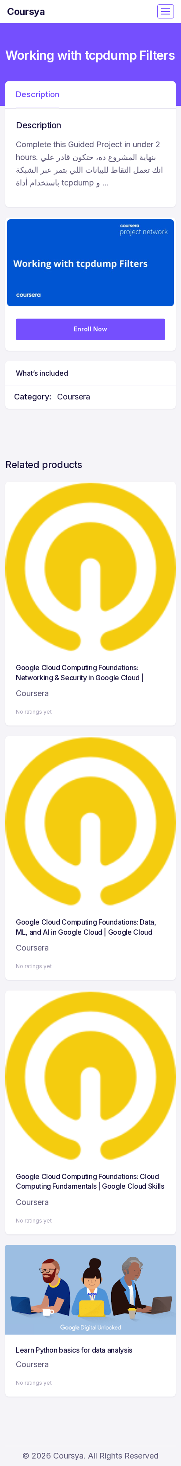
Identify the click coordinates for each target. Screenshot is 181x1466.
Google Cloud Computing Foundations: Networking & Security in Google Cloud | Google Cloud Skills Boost (80, 677)
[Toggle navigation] (165, 11)
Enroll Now (90, 329)
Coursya (26, 11)
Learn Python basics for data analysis (74, 1350)
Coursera (73, 396)
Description (37, 94)
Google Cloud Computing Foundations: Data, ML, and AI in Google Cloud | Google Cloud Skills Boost (86, 932)
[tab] (37, 95)
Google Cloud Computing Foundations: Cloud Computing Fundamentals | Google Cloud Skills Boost (90, 1186)
